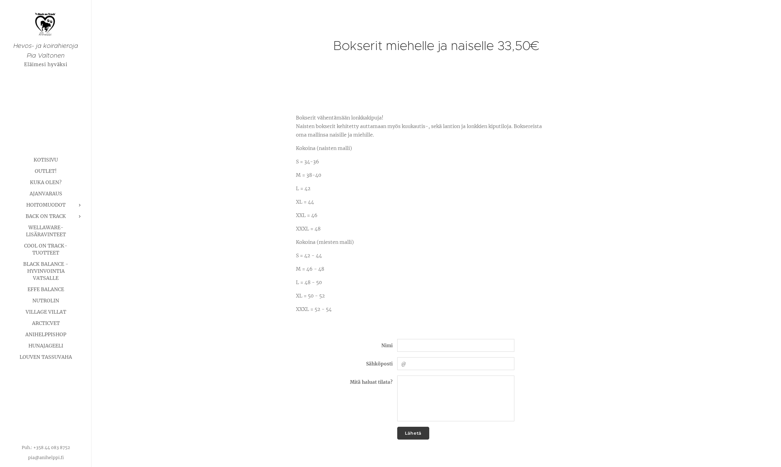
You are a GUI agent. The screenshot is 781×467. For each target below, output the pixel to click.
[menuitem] (46, 159)
